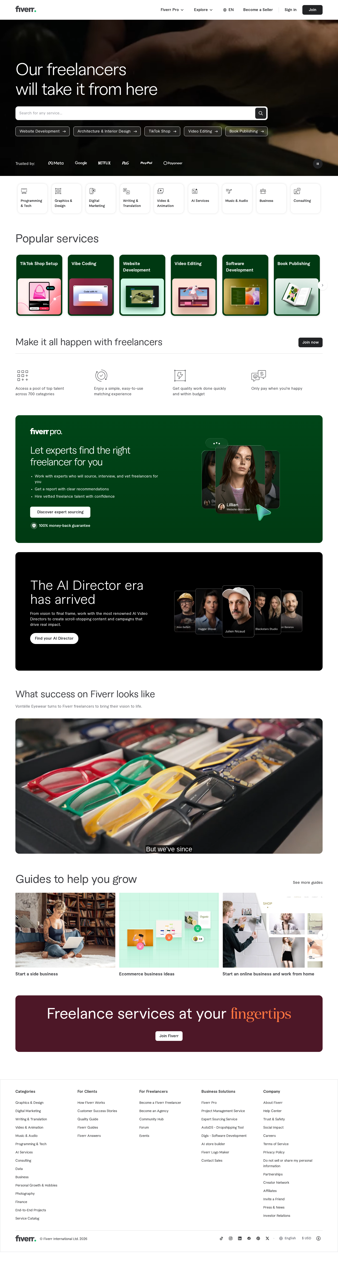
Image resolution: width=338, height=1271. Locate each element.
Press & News (273, 1207)
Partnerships (273, 1174)
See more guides (308, 882)
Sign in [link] (291, 10)
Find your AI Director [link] (54, 638)
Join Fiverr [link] (169, 1036)
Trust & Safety (274, 1119)
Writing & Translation (31, 1119)
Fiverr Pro (209, 1102)
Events (144, 1136)
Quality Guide (87, 1119)
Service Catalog (27, 1218)
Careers (269, 1136)
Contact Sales (211, 1160)
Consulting (23, 1160)
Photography (25, 1193)
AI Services (24, 1152)
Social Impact (273, 1127)
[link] (42, 131)
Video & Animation (29, 1127)
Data (19, 1169)
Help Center (272, 1111)
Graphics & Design (29, 1102)
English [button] (290, 1238)
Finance (21, 1202)
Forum (144, 1127)
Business (22, 1177)
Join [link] (312, 10)
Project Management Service (223, 1111)
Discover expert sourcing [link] (60, 512)
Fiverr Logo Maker (215, 1152)
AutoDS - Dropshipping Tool (222, 1127)
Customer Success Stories (97, 1111)
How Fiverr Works (91, 1102)
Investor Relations (276, 1215)
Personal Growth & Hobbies (36, 1185)
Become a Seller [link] (258, 10)
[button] (172, 10)
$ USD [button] (306, 1238)
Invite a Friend (274, 1199)
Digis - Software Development (223, 1136)
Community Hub (151, 1119)
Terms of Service (276, 1144)
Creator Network (276, 1182)
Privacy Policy (274, 1152)
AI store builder (213, 1144)
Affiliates (270, 1191)
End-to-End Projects (30, 1210)
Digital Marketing (28, 1111)
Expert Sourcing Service (219, 1119)
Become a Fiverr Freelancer (160, 1102)
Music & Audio (26, 1136)
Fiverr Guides (87, 1127)
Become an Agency (154, 1111)
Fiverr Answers (89, 1136)
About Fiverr (273, 1102)
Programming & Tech (30, 1144)
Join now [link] (310, 342)
